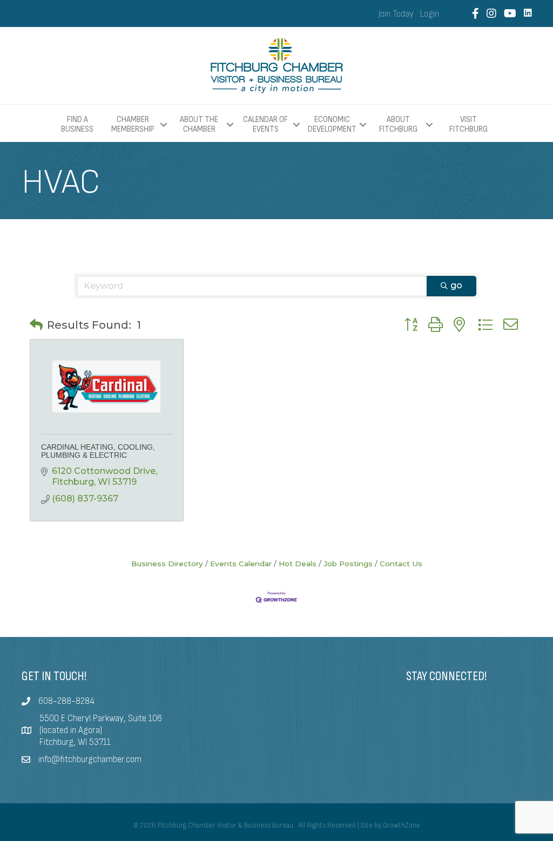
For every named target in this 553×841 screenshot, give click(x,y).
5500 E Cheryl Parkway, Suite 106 (100, 718)
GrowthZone (401, 825)
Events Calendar (241, 563)
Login (429, 14)
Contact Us (401, 563)
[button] (36, 325)
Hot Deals (297, 563)
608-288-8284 (66, 701)
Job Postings (348, 563)
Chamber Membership (132, 124)
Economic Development (332, 124)
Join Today (396, 14)
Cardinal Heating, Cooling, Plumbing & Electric (98, 451)
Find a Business (77, 124)
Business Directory (167, 563)
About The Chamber (199, 124)
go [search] (456, 285)
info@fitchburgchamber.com (89, 759)
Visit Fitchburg (468, 124)
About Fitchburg (398, 124)
